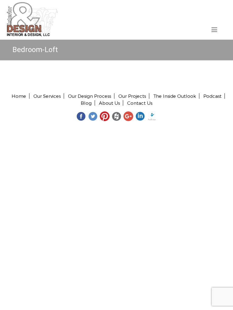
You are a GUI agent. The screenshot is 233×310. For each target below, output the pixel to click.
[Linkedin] (140, 116)
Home (19, 96)
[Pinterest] (104, 116)
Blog (86, 103)
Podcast (212, 96)
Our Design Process (89, 96)
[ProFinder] (152, 116)
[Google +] (128, 116)
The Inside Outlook (174, 96)
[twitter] (92, 116)
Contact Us (139, 103)
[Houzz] (116, 116)
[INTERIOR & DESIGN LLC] (32, 5)
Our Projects (132, 96)
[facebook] (81, 116)
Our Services (47, 96)
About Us (109, 103)
